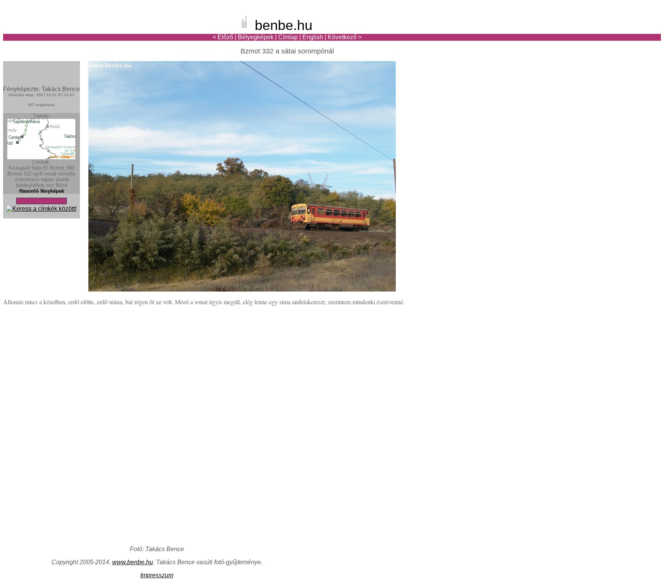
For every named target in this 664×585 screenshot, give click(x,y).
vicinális (67, 174)
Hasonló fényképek (41, 191)
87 (45, 168)
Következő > (345, 37)
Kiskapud (19, 168)
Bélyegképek (256, 37)
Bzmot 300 (62, 168)
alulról (62, 179)
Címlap (288, 37)
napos (47, 179)
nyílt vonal (44, 174)
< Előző (222, 37)
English (312, 37)
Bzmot (14, 174)
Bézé (61, 185)
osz (50, 185)
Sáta (36, 168)
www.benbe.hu (132, 562)
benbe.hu (283, 25)
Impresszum (156, 575)
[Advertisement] (616, 32)
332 (27, 174)
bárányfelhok (30, 185)
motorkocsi (27, 179)
